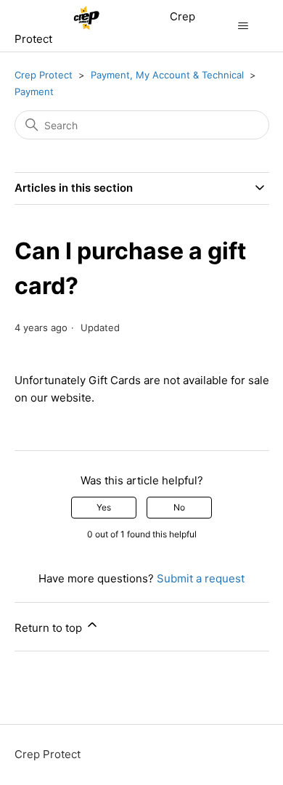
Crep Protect (44, 75)
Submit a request (201, 578)
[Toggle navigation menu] (243, 26)
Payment (34, 91)
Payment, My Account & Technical (167, 75)
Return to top (50, 628)
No (179, 507)
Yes (104, 507)
